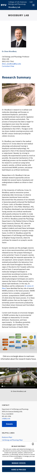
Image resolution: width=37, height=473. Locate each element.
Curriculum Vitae (8, 66)
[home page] (3, 5)
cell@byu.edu (6, 419)
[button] (33, 444)
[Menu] (33, 5)
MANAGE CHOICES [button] (18, 463)
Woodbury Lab (14, 7)
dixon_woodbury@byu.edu (11, 64)
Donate (9, 424)
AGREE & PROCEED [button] (18, 469)
